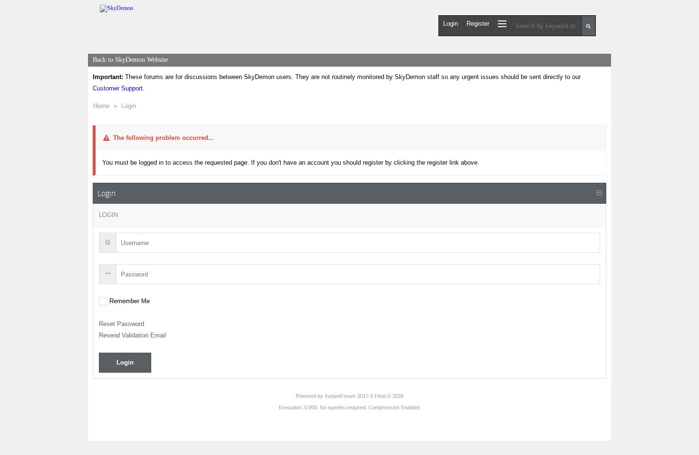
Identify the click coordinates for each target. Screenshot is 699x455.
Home (101, 105)
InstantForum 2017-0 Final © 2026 (364, 396)
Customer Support (118, 88)
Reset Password (121, 323)
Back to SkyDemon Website (130, 59)
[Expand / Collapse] (599, 193)
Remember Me (128, 301)
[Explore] (502, 23)
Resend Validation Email (132, 335)
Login (128, 105)
